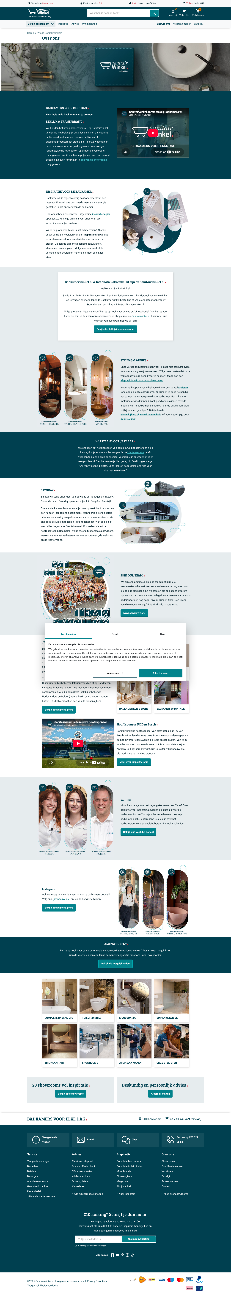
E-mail (90, 1140)
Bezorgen (32, 1176)
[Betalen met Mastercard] (180, 1279)
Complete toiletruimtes (129, 1166)
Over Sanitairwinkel (172, 1166)
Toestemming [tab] (68, 634)
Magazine (122, 1181)
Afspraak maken (182, 24)
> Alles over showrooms (175, 1194)
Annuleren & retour (37, 1181)
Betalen (31, 1171)
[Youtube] (117, 1255)
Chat (134, 1140)
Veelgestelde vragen (49, 1140)
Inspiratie (63, 24)
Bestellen (32, 1166)
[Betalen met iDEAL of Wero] (151, 1279)
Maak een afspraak (83, 1161)
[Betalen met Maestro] (170, 1279)
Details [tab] (115, 634)
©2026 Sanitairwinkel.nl (40, 1281)
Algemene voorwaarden (70, 1281)
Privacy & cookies (97, 1281)
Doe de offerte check (83, 1166)
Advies (75, 24)
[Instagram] (127, 1255)
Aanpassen (113, 673)
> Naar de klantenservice (41, 1196)
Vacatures (167, 1171)
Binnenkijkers (124, 1176)
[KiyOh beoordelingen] (133, 1279)
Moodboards (124, 1171)
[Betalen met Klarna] (189, 1288)
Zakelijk (198, 24)
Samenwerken (170, 1181)
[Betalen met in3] (199, 1288)
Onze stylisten (80, 1181)
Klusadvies (78, 1186)
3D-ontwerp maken (82, 1171)
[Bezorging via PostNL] (142, 1279)
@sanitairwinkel (61, 899)
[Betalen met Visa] (161, 1279)
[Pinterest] (122, 1255)
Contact (166, 1186)
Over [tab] (162, 634)
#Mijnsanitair (124, 1186)
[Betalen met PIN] (189, 1279)
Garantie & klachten (38, 1186)
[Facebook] (112, 1255)
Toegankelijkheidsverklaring (42, 1286)
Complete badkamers (129, 1161)
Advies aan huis (81, 1176)
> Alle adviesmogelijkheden (87, 1194)
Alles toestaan (160, 673)
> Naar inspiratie (126, 1194)
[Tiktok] (132, 1255)
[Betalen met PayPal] (199, 1279)
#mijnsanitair (89, 24)
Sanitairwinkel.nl (141, 316)
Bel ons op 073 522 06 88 (187, 1140)
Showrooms (163, 24)
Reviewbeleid (34, 1191)
